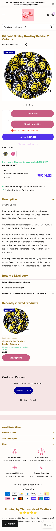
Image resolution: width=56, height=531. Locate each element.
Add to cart (32, 113)
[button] (8, 115)
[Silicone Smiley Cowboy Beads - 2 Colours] (16, 321)
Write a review (23, 390)
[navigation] (32, 105)
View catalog (3, 15)
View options (16, 358)
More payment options (28, 144)
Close (53, 3)
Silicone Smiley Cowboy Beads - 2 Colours (13, 342)
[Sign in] (47, 15)
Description (9, 199)
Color (8, 147)
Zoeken (51, 26)
